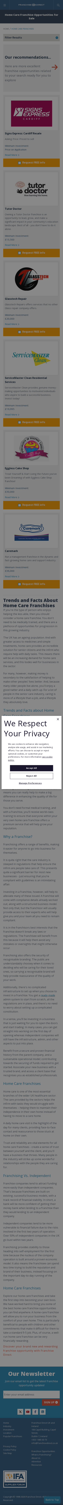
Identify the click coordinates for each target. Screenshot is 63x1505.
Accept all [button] (31, 768)
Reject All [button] (31, 776)
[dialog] (32, 752)
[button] (31, 783)
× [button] (58, 719)
